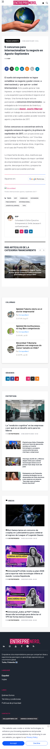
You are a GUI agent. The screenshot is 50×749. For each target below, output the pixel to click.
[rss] (37, 379)
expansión (34, 198)
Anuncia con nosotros (29, 718)
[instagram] (21, 231)
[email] (27, 69)
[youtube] (17, 379)
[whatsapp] (17, 69)
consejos (23, 198)
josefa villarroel (12, 205)
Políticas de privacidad (11, 703)
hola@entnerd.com (10, 718)
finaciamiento (11, 202)
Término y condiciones (11, 699)
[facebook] (7, 69)
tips (24, 205)
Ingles (4, 679)
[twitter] (12, 69)
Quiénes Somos (8, 695)
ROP (9, 58)
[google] (32, 379)
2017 (15, 198)
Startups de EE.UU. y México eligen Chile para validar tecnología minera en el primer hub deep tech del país (33, 462)
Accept (13, 743)
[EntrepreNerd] (25, 3)
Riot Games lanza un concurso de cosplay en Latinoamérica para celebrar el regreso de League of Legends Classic (24, 532)
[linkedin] (22, 69)
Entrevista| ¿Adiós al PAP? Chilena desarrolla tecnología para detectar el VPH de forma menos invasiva (23, 614)
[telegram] (37, 69)
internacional (24, 202)
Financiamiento (12, 41)
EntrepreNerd (23, 315)
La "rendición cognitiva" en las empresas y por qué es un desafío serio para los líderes (24, 428)
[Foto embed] (10, 188)
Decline (36, 743)
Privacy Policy (32, 737)
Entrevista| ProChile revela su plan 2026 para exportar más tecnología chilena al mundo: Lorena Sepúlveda (25, 573)
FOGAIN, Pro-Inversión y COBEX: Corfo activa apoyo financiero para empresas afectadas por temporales (25, 272)
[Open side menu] (3, 1)
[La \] (25, 411)
